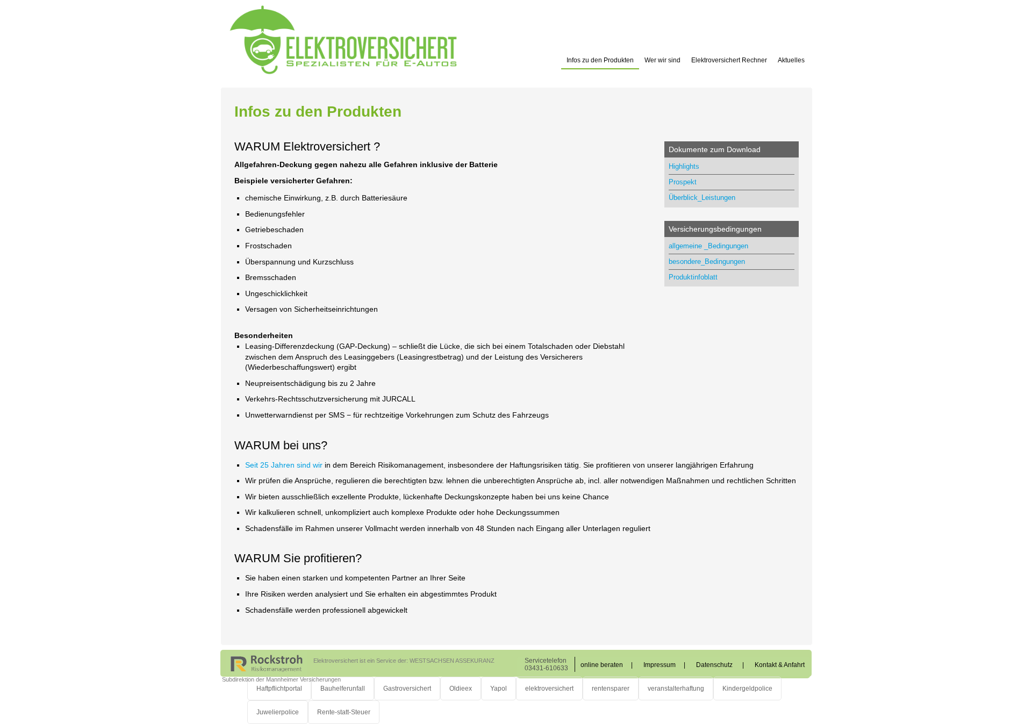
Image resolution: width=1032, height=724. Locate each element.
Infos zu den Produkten (600, 60)
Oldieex (460, 688)
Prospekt (683, 182)
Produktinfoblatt (693, 277)
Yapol (498, 688)
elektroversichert (549, 688)
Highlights (684, 166)
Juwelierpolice (277, 712)
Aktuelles (791, 60)
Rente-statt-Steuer (343, 712)
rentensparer (610, 688)
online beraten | (606, 665)
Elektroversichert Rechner (729, 60)
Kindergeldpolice (747, 688)
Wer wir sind (662, 60)
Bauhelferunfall (342, 688)
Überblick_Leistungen (702, 197)
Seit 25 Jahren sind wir (283, 465)
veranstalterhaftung (676, 688)
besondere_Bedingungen (707, 261)
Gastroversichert (407, 688)
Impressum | (664, 665)
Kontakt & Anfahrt (780, 665)
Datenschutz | (720, 665)
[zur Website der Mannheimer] (266, 662)
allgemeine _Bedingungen (708, 246)
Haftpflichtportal (279, 688)
